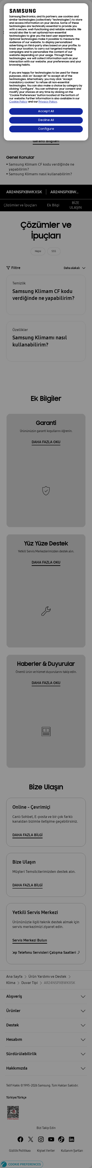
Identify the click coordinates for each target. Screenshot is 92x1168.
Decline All (46, 120)
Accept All (46, 111)
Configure (46, 129)
